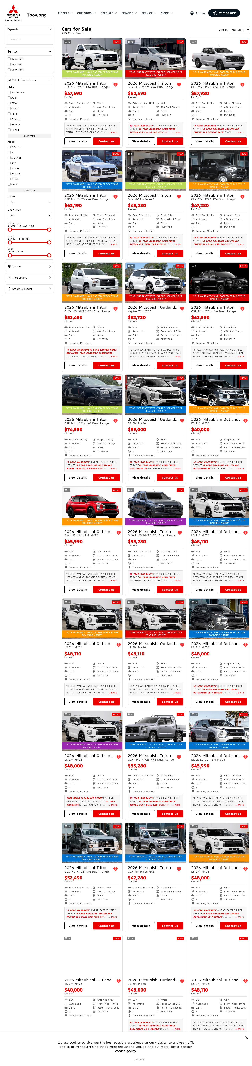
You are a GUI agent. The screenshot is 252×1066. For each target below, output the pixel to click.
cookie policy (125, 1051)
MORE (165, 13)
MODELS (63, 13)
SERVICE (147, 13)
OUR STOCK (85, 13)
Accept (112, 1059)
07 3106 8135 (228, 13)
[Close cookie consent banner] (246, 1037)
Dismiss (140, 1059)
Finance (127, 13)
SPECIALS (107, 13)
